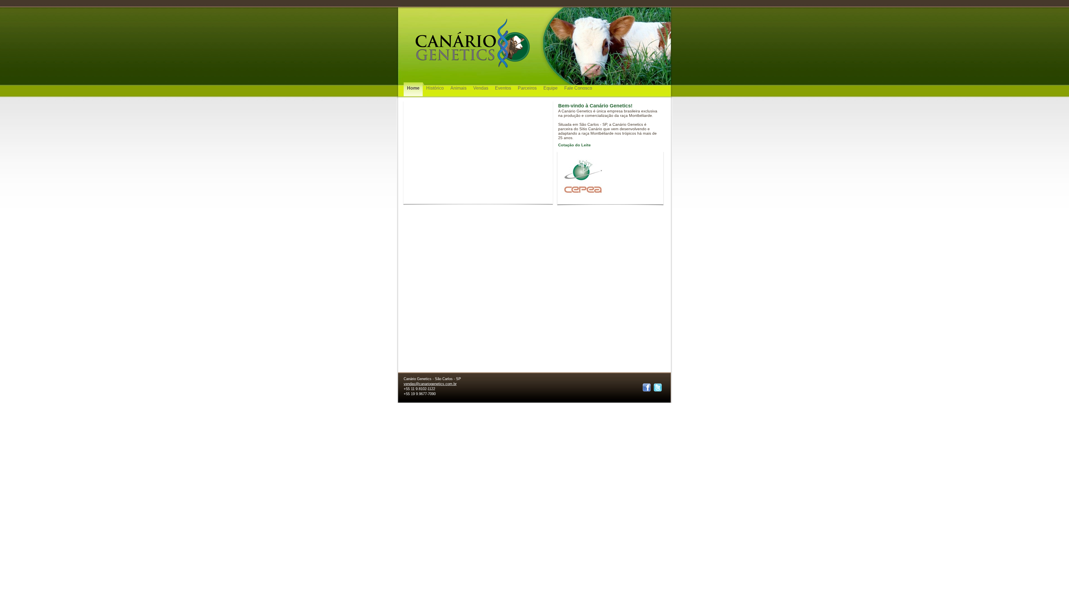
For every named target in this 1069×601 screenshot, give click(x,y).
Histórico (435, 88)
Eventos (503, 88)
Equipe (551, 88)
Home (414, 88)
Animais (459, 88)
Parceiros (528, 88)
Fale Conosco (578, 88)
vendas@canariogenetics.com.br (430, 384)
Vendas (481, 88)
